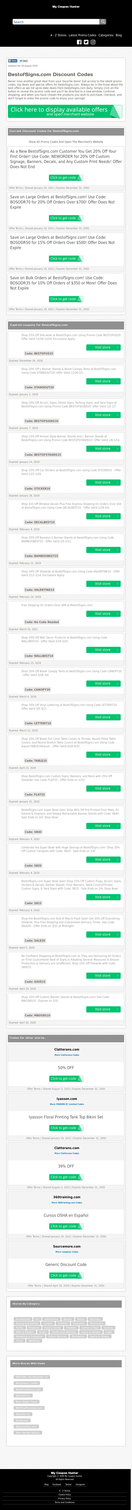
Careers (47, 1323)
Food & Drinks (53, 1327)
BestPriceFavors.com (28, 1389)
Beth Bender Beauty (28, 1432)
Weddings (34, 1340)
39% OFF (66, 1166)
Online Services (57, 1336)
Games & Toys (90, 1327)
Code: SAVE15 (35, 981)
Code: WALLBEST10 (39, 656)
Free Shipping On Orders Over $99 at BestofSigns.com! (57, 605)
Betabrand (22, 1420)
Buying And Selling (27, 1323)
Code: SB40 (33, 832)
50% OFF (66, 1067)
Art (37, 1319)
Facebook (56, 1484)
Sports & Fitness (99, 1336)
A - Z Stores (58, 35)
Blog (119, 35)
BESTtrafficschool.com (29, 1408)
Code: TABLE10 (36, 760)
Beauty (68, 1319)
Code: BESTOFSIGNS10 (41, 421)
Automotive (51, 1319)
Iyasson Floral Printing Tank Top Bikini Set (66, 1117)
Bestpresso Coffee (27, 1383)
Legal (109, 1332)
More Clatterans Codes (67, 1055)
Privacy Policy (64, 1498)
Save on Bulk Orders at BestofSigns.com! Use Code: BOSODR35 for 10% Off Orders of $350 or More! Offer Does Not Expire (63, 282)
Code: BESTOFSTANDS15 (43, 454)
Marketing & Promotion (29, 1336)
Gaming (108, 1327)
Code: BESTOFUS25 (39, 353)
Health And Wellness (64, 1332)
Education (79, 1323)
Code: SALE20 (35, 940)
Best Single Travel (26, 1401)
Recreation (78, 1336)
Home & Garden (90, 1332)
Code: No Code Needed (42, 622)
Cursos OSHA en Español (66, 1215)
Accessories (23, 1319)
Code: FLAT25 (35, 794)
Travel (19, 1340)
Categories (106, 35)
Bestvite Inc (23, 1414)
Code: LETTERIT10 (38, 723)
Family (20, 1327)
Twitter (68, 1484)
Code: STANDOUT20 (39, 387)
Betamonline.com (26, 1426)
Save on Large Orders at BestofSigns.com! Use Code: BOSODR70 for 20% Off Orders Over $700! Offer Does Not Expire (62, 202)
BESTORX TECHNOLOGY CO (32, 1377)
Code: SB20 (33, 865)
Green (42, 1332)
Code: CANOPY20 (37, 689)
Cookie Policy (65, 1494)
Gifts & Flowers (25, 1332)
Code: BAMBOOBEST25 (41, 556)
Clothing (63, 1323)
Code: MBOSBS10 (37, 1015)
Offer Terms (16, 187)
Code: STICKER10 (37, 488)
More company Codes (67, 1252)
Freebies (71, 1327)
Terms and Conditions (65, 1502)
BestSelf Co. (23, 1395)
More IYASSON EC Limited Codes (67, 1104)
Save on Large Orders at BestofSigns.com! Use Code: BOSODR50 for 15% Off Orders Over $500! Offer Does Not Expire (62, 242)
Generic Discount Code (66, 1264)
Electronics (96, 1323)
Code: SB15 (33, 903)
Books (81, 1319)
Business (95, 1319)
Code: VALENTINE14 (39, 589)
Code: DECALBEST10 (40, 522)
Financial (34, 1327)
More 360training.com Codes (67, 1202)
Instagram (80, 1484)
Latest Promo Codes (82, 35)
